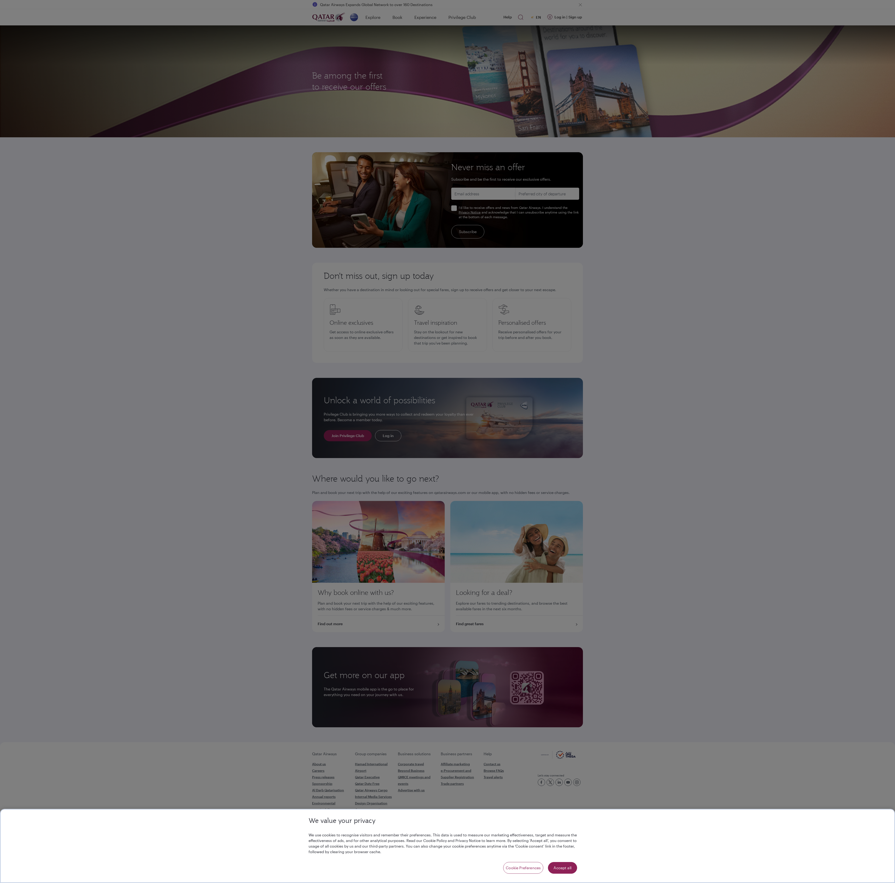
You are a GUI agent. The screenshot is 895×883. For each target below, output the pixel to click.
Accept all (562, 868)
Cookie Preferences (523, 868)
